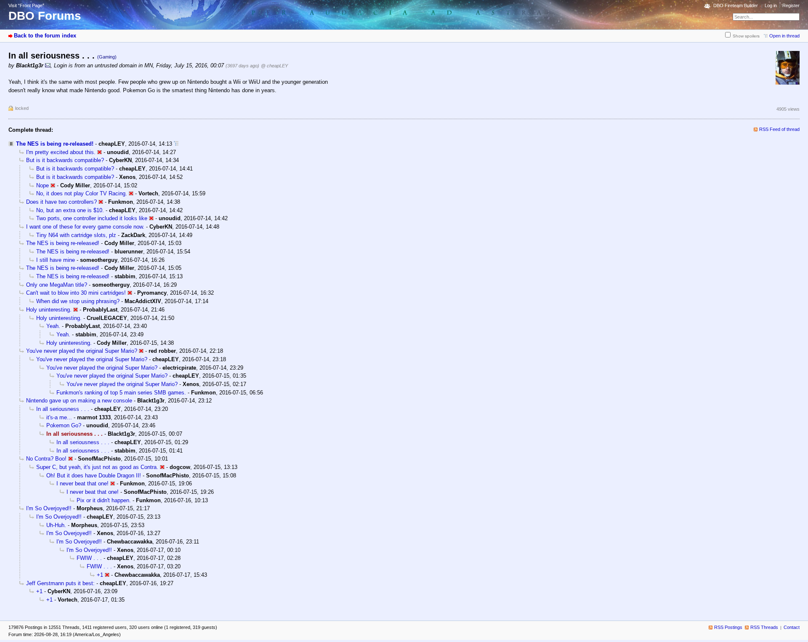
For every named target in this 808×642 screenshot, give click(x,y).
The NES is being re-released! (54, 144)
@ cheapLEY (274, 65)
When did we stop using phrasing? (78, 301)
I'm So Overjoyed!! (49, 508)
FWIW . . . (89, 558)
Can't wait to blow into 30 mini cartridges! (76, 293)
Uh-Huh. (56, 525)
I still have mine (55, 260)
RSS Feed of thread (779, 129)
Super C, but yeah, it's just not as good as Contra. (97, 467)
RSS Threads (764, 627)
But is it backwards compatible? (65, 160)
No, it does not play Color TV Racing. (81, 193)
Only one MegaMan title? (56, 285)
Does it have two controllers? (61, 202)
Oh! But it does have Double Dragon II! (93, 475)
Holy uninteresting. (49, 309)
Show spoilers (746, 36)
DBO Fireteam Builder (735, 5)
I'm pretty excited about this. (61, 152)
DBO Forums (44, 15)
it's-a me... (59, 417)
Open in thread (784, 35)
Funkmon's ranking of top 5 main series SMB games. (121, 392)
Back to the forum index (45, 35)
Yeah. (53, 326)
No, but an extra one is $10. (70, 210)
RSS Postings (728, 627)
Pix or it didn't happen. (104, 500)
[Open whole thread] (176, 144)
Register (791, 5)
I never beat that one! (82, 483)
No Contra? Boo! (46, 459)
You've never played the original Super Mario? (81, 351)
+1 (100, 575)
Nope (42, 185)
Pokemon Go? (63, 425)
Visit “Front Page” (26, 5)
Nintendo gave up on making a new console (79, 400)
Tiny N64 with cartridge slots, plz (76, 235)
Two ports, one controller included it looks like (91, 218)
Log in (771, 5)
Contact (792, 627)
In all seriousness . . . (62, 409)
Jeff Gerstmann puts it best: (60, 583)
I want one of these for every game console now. (85, 227)
